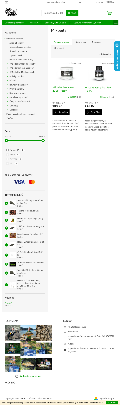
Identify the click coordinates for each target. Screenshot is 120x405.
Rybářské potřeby (14, 38)
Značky (9, 118)
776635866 (73, 331)
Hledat (72, 13)
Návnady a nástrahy (19, 84)
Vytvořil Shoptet (107, 398)
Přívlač (13, 80)
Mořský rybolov (17, 76)
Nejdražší (96, 42)
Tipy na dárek (16, 55)
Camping (14, 105)
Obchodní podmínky (56, 2)
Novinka (15, 159)
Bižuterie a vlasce (18, 93)
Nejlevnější (81, 42)
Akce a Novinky (17, 43)
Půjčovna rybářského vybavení (20, 114)
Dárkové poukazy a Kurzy (21, 59)
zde (102, 402)
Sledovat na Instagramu (31, 376)
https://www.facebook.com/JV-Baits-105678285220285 (91, 338)
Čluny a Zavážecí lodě (20, 101)
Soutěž (8, 303)
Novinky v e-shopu (18, 51)
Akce (14, 154)
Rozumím (112, 402)
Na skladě (16, 150)
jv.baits (71, 343)
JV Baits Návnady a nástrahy (22, 63)
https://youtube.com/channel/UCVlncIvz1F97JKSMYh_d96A (91, 350)
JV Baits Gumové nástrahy (22, 68)
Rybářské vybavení (18, 97)
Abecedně (59, 48)
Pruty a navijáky (17, 89)
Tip (13, 163)
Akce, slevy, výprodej (20, 47)
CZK (98, 2)
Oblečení (14, 109)
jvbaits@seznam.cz (77, 327)
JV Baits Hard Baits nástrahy (22, 72)
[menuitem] (14, 22)
